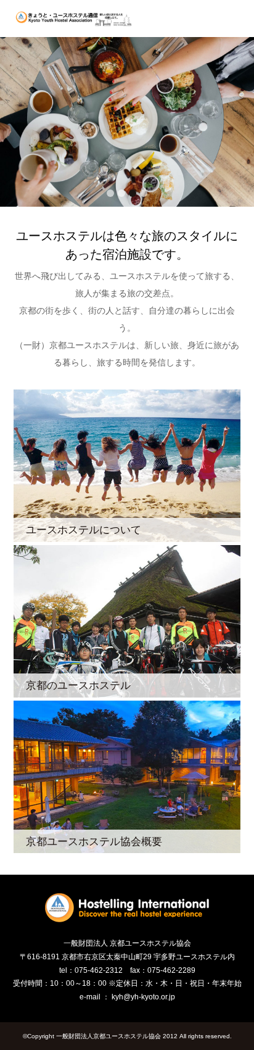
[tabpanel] (127, 122)
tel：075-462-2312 (91, 970)
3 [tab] (132, 193)
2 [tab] (121, 193)
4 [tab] (143, 193)
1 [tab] (110, 193)
